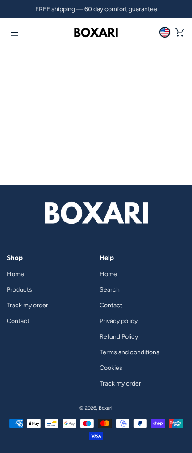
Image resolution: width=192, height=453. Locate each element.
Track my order (27, 305)
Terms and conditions (129, 352)
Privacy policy (119, 321)
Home (15, 274)
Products (19, 290)
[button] (14, 32)
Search (110, 290)
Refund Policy (119, 336)
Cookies (111, 368)
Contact (18, 321)
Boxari (106, 408)
